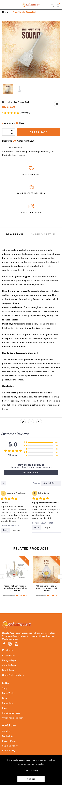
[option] (8, 89)
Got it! (31, 779)
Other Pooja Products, (39, 151)
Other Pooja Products (13, 675)
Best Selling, (21, 151)
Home (5, 12)
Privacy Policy (9, 740)
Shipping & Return (43, 234)
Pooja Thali (8, 693)
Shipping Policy (10, 745)
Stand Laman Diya (11, 712)
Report (16, 530)
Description (14, 234)
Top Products (18, 154)
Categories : (8, 151)
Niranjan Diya (9, 660)
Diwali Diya (8, 670)
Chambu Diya (9, 665)
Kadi (4, 707)
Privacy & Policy (31, 770)
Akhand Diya (8, 655)
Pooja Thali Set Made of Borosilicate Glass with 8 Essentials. (15, 588)
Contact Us (7, 735)
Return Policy (8, 750)
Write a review (31, 472)
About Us (6, 730)
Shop (4, 688)
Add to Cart (38, 131)
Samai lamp (8, 702)
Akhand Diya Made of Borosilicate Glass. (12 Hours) (46, 588)
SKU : (5, 147)
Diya (4, 698)
